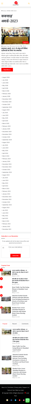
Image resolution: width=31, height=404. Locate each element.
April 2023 (5, 186)
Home (4, 10)
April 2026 (5, 88)
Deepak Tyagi (6, 46)
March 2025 (5, 123)
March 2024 (5, 156)
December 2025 (6, 99)
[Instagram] (24, 400)
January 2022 (6, 226)
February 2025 (6, 126)
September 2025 (7, 107)
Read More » (7, 69)
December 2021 (6, 229)
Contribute (10, 387)
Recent (14, 324)
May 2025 (5, 118)
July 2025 (5, 112)
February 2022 (6, 223)
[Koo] (7, 400)
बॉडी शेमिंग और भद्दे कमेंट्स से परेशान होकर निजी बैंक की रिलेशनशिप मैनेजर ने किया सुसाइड (20, 280)
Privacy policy (18, 387)
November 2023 (6, 167)
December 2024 (6, 131)
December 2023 (6, 164)
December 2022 (6, 196)
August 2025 (5, 110)
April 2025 (5, 120)
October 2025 (6, 104)
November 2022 (6, 199)
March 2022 (5, 221)
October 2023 (6, 169)
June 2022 (5, 213)
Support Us (26, 387)
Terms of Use (11, 390)
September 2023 (7, 172)
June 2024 (5, 148)
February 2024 (6, 158)
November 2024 (6, 134)
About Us (4, 387)
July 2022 (5, 210)
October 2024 (6, 137)
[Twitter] (15, 400)
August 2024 (6, 142)
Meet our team (20, 390)
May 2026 (5, 85)
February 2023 (6, 191)
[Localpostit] (15, 3)
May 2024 (5, 150)
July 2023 (5, 177)
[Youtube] (20, 400)
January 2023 (6, 194)
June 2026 (5, 82)
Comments (25, 324)
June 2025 (5, 115)
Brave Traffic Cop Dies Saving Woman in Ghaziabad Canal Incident (20, 289)
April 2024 (5, 153)
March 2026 (5, 91)
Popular (5, 324)
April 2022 (5, 218)
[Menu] (2, 4)
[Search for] (29, 4)
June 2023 (5, 180)
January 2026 (6, 96)
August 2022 (5, 207)
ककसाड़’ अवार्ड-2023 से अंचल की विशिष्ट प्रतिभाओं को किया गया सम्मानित (14, 49)
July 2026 (5, 80)
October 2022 (6, 202)
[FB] (11, 400)
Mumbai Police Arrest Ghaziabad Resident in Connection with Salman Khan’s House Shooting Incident (19, 311)
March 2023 (5, 188)
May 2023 (5, 183)
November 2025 (6, 101)
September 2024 (7, 139)
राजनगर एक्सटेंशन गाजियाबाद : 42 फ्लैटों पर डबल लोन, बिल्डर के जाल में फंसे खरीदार (20, 272)
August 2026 (6, 77)
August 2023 (6, 175)
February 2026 (6, 93)
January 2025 (6, 129)
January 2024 (6, 161)
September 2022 (7, 204)
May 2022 (5, 215)
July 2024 (5, 145)
